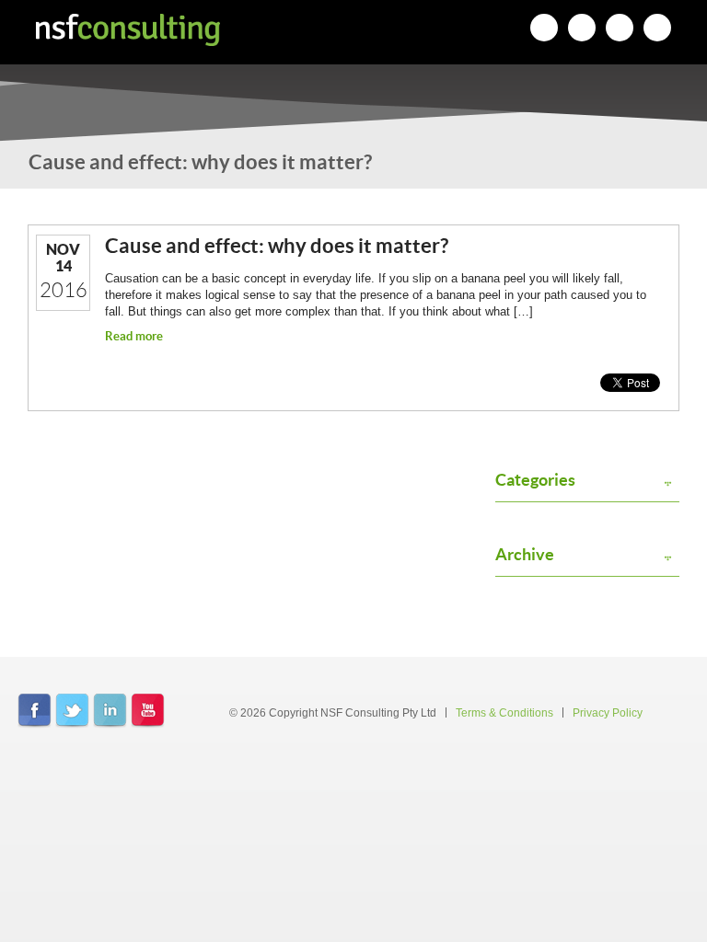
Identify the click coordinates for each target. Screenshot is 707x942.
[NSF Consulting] (128, 30)
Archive (524, 555)
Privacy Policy (608, 712)
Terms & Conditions (504, 712)
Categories (535, 480)
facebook (34, 711)
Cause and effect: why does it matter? (276, 245)
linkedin (110, 711)
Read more (134, 336)
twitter (72, 711)
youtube (148, 711)
